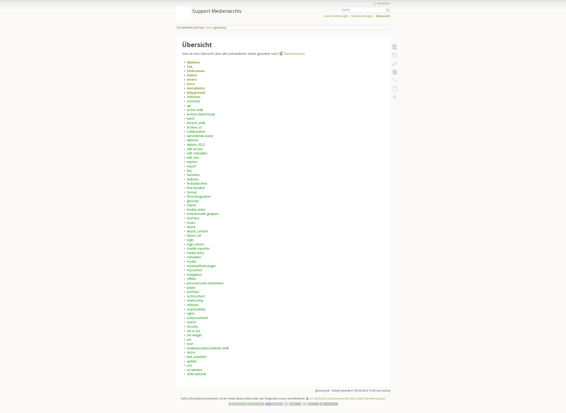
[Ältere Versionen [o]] (395, 55)
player (191, 287)
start (208, 27)
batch (191, 118)
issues (191, 222)
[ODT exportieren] (395, 89)
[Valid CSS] (310, 404)
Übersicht (383, 16)
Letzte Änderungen (336, 16)
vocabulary (194, 370)
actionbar (193, 101)
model (191, 261)
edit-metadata (197, 153)
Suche (388, 9)
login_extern (195, 244)
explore (192, 162)
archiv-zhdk (195, 110)
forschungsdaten (199, 196)
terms (191, 352)
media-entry (195, 253)
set (189, 339)
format (192, 192)
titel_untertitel (196, 357)
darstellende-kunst (200, 136)
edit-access (195, 149)
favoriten (193, 175)
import (191, 205)
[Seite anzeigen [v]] (395, 47)
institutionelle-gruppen (203, 214)
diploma (192, 140)
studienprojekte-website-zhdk (208, 348)
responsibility (196, 309)
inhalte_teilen (196, 209)
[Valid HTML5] (292, 404)
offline (191, 279)
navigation (194, 274)
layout (191, 227)
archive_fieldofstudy (201, 114)
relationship (195, 300)
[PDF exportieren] (395, 72)
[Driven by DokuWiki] (329, 404)
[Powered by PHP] (274, 404)
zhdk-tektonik (196, 374)
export (191, 166)
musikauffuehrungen (201, 266)
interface (193, 218)
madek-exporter (198, 248)
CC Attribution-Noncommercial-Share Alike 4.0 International (347, 398)
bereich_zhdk (196, 123)
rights (191, 313)
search (191, 322)
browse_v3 (194, 127)
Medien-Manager (362, 16)
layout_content (197, 231)
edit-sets (193, 157)
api (189, 105)
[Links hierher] (395, 63)
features (193, 179)
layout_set (194, 235)
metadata (194, 257)
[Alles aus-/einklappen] (395, 80)
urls (189, 365)
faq (189, 170)
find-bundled (196, 188)
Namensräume (294, 54)
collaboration (196, 131)
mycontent (194, 270)
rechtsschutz (196, 296)
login (190, 240)
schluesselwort (197, 318)
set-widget (194, 335)
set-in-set (193, 331)
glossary (220, 27)
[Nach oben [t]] (395, 97)
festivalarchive (197, 183)
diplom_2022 (196, 144)
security (192, 326)
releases (193, 305)
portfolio (193, 292)
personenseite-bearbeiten (205, 283)
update (192, 361)
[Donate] (255, 404)
